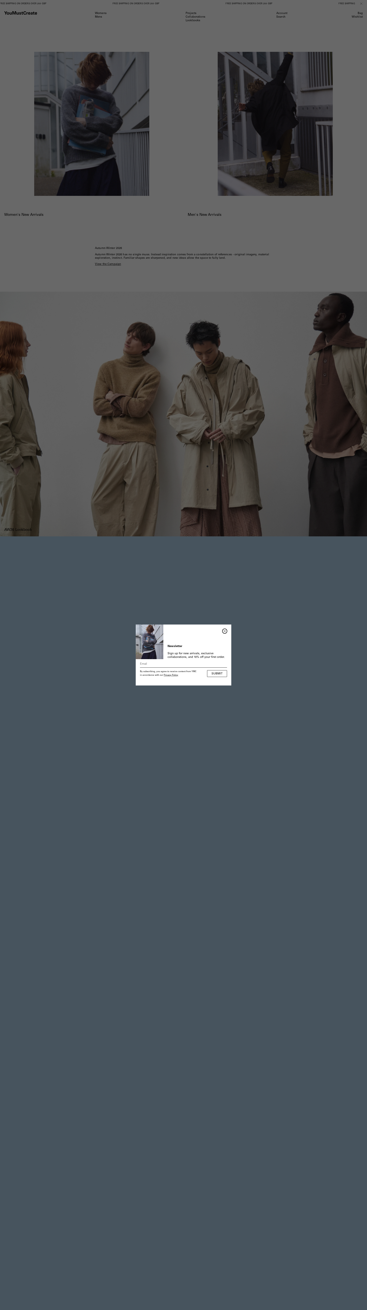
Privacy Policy (171, 675)
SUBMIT (217, 674)
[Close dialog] (224, 631)
